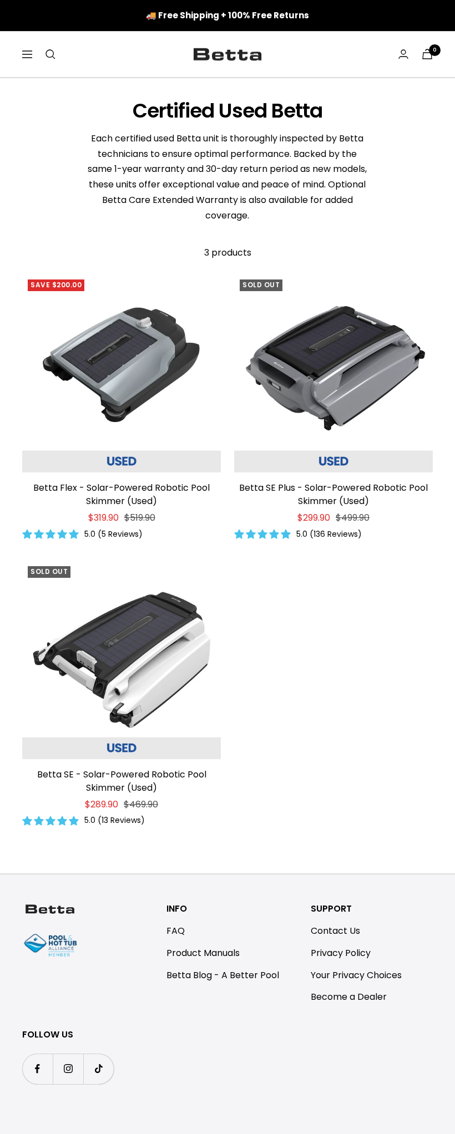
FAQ (175, 930)
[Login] (403, 54)
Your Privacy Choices (356, 975)
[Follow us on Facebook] (37, 1069)
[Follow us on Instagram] (68, 1069)
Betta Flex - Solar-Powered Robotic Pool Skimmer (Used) (121, 494)
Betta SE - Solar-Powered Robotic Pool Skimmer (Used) (121, 781)
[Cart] (427, 54)
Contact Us (335, 930)
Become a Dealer (349, 996)
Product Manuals (203, 953)
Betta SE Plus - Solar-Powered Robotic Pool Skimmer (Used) (333, 494)
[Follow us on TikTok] (98, 1069)
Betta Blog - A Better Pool (222, 975)
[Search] (50, 54)
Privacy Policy (341, 953)
